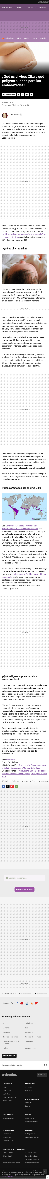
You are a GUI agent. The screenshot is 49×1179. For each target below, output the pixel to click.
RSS (32, 1003)
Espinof (27, 1106)
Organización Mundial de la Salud (25, 768)
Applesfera (6, 1094)
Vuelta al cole (9, 38)
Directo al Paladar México (11, 1163)
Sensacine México (31, 1156)
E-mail (31, 94)
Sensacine (28, 1103)
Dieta (19, 38)
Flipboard (27, 94)
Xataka (5, 1087)
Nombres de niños (25, 994)
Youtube (22, 1003)
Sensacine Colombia (32, 1159)
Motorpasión (29, 1118)
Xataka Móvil (7, 1090)
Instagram (27, 1003)
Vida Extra (28, 1090)
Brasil (34, 781)
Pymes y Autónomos (32, 1137)
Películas (43, 38)
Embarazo (16, 781)
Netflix (26, 38)
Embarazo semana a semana (11, 1042)
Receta (34, 38)
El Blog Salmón (30, 1134)
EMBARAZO (20, 7)
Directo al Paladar (9, 1118)
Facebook (18, 94)
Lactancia (6, 1028)
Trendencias (7, 1134)
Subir (40, 1075)
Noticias (6, 1023)
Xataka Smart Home (9, 1097)
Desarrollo (29, 1032)
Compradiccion (8, 1140)
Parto (27, 1028)
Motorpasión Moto (31, 1121)
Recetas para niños (10, 1037)
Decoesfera (7, 1137)
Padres (5, 1048)
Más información (7, 1176)
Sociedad (29, 1041)
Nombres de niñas (41, 994)
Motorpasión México (32, 1163)
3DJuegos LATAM (31, 1153)
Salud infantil (30, 1023)
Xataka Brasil (7, 1156)
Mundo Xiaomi (7, 1100)
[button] (15, 114)
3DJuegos (28, 1087)
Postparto (6, 1032)
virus (26, 781)
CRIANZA (32, 7)
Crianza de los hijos (33, 1037)
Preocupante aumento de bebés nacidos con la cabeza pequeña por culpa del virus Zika (24, 774)
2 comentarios (10, 95)
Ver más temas (9, 1056)
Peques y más (30, 1048)
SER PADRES (7, 7)
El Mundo (10, 759)
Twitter (22, 94)
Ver (25, 889)
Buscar (46, 1065)
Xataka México (8, 1153)
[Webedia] (43, 1)
